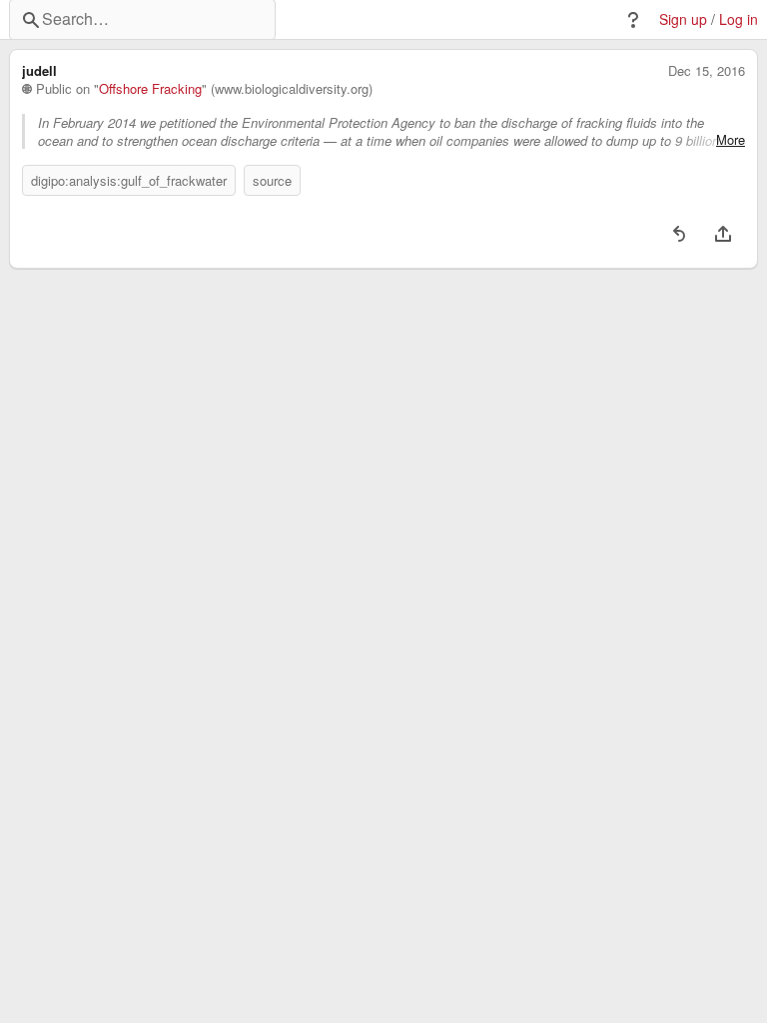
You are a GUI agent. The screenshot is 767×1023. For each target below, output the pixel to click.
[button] (633, 20)
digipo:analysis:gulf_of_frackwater (129, 180)
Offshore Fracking (150, 89)
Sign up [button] (683, 19)
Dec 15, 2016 (706, 71)
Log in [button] (738, 19)
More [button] (730, 140)
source (272, 180)
